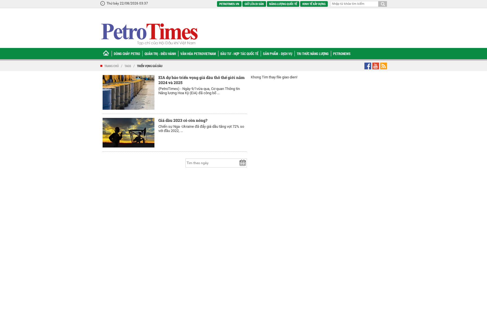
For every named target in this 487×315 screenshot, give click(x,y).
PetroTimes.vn (229, 4)
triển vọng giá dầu (149, 66)
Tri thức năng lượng (313, 53)
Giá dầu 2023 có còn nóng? (182, 120)
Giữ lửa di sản (254, 4)
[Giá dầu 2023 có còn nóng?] (128, 132)
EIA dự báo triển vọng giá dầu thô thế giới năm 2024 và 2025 (201, 80)
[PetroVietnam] (149, 34)
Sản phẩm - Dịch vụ (277, 53)
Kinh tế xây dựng (314, 4)
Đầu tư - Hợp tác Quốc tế (239, 53)
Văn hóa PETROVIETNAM (198, 53)
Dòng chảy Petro (127, 53)
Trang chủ (111, 66)
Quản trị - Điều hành (160, 53)
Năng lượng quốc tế (283, 4)
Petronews (342, 53)
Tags (128, 66)
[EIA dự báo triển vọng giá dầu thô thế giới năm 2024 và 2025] (128, 92)
